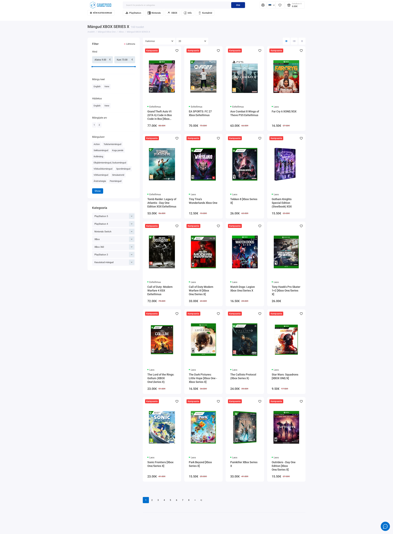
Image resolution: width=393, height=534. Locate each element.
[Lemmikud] (280, 5)
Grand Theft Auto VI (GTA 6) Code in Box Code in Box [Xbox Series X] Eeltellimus (160, 115)
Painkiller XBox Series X (243, 464)
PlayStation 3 (101, 254)
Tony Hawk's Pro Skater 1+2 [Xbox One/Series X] (286, 290)
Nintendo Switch (102, 231)
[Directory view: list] (294, 41)
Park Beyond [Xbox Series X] (200, 464)
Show (98, 191)
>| (201, 500)
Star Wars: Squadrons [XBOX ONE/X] (285, 376)
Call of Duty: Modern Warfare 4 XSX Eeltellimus (160, 290)
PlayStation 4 (101, 224)
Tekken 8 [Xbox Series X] (243, 201)
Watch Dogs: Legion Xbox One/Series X (242, 288)
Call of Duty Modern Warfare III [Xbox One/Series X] (201, 290)
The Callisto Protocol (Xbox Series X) (243, 376)
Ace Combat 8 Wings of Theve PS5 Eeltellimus (244, 113)
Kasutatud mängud (103, 262)
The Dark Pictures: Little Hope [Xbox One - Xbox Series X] (203, 378)
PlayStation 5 (101, 216)
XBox (97, 239)
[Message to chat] (385, 526)
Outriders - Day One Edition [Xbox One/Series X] (284, 466)
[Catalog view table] (301, 41)
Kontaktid (207, 13)
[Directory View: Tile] (286, 41)
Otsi (238, 5)
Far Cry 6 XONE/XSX (284, 111)
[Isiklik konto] (263, 5)
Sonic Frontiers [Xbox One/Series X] (160, 464)
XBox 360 (99, 247)
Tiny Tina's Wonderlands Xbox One (203, 201)
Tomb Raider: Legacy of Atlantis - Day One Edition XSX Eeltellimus (161, 203)
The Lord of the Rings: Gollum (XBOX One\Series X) (160, 378)
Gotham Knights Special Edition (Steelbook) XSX (282, 203)
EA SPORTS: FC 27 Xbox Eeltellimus (200, 113)
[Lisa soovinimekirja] (177, 51)
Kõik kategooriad (102, 13)
